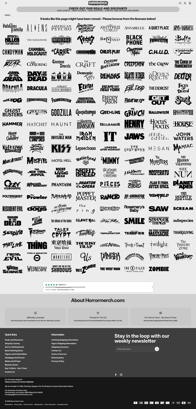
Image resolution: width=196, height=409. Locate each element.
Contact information (50, 404)
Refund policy (57, 358)
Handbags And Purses (15, 358)
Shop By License (12, 343)
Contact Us (10, 372)
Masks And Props (12, 361)
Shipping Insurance (60, 347)
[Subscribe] (157, 349)
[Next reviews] (153, 287)
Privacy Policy (57, 361)
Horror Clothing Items (14, 347)
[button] (98, 287)
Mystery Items (11, 365)
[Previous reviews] (43, 287)
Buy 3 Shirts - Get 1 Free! (16, 368)
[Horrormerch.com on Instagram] (121, 374)
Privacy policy (18, 404)
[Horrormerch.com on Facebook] (116, 374)
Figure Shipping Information (63, 343)
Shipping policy (38, 404)
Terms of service (28, 404)
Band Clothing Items (14, 350)
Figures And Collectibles (16, 354)
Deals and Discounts (14, 340)
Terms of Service (59, 354)
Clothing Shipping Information (64, 340)
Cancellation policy (62, 404)
